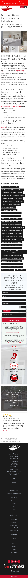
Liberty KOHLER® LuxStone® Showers (11, 204)
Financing (14, 487)
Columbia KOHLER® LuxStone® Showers (12, 245)
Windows (14, 503)
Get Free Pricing (14, 320)
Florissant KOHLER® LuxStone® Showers (12, 264)
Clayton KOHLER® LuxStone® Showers (11, 242)
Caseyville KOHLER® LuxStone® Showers (12, 236)
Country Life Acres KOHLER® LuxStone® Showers (14, 251)
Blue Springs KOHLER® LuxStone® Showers (12, 189)
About (14, 538)
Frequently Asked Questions (14, 493)
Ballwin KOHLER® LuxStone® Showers (11, 216)
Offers (14, 543)
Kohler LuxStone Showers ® (8, 207)
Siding (14, 506)
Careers (14, 549)
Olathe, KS (14, 522)
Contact (14, 482)
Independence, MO (14, 525)
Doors (14, 509)
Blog (14, 541)
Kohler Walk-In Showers (7, 269)
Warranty (14, 485)
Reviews (14, 546)
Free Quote (14, 576)
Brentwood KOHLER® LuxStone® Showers (12, 230)
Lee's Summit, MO (14, 530)
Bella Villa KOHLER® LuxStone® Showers (12, 218)
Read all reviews (7, 431)
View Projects (14, 405)
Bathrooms (14, 501)
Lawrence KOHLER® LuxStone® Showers (12, 198)
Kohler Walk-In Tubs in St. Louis (9, 210)
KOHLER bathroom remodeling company (11, 106)
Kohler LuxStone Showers (14, 512)
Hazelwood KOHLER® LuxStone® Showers (12, 267)
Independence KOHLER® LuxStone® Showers (13, 195)
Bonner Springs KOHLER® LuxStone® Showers (13, 227)
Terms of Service (9, 332)
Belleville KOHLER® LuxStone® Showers (11, 221)
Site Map (17, 570)
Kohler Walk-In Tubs (20, 269)
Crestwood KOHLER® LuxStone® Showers (12, 255)
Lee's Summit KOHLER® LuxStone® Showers (12, 201)
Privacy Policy (19, 342)
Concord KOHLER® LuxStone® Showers (11, 248)
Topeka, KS (14, 519)
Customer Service (14, 490)
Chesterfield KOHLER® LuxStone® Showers (12, 239)
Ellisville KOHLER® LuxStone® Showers (11, 261)
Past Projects (14, 552)
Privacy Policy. (16, 332)
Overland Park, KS (14, 528)
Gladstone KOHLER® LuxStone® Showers (12, 192)
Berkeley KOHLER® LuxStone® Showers (11, 224)
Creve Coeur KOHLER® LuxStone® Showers (12, 258)
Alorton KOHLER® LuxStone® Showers (11, 213)
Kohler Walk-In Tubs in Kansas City (10, 186)
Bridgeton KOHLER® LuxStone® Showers (12, 233)
